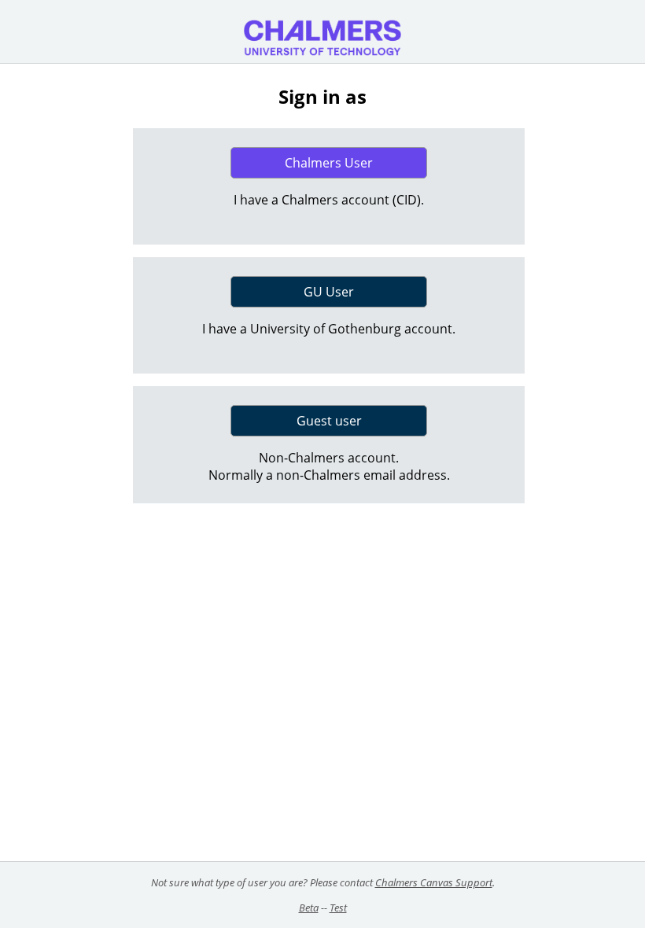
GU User (329, 291)
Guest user (329, 420)
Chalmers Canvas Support (433, 882)
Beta (309, 907)
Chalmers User (329, 162)
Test (338, 907)
